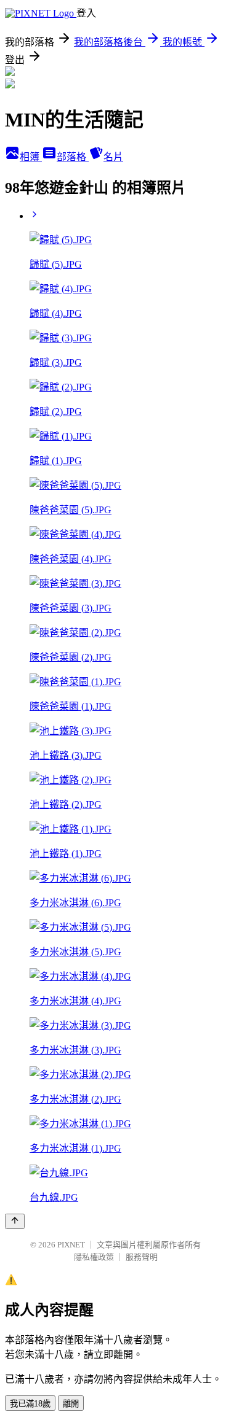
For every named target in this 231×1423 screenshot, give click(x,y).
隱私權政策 (94, 1257)
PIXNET (71, 1244)
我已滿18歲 (30, 1403)
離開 (71, 1403)
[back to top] (15, 1221)
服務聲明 (142, 1257)
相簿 (31, 157)
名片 (113, 157)
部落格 (73, 157)
